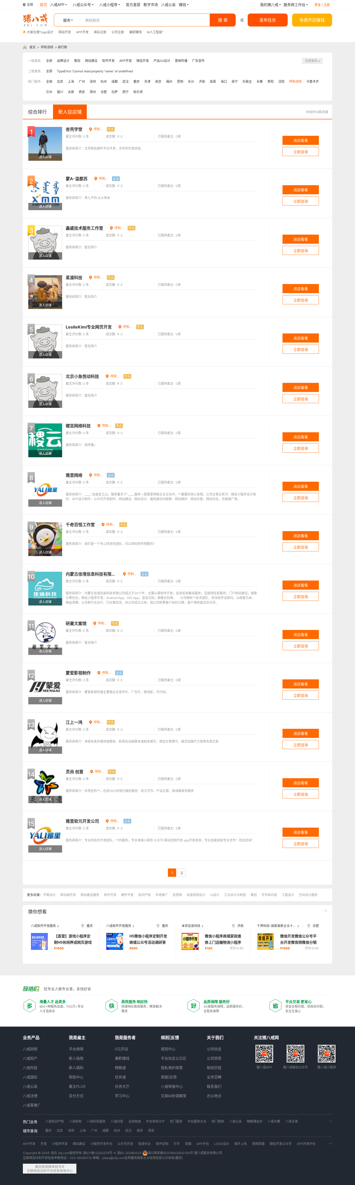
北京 (60, 81)
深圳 (93, 81)
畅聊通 (120, 1067)
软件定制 (162, 1144)
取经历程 (214, 1067)
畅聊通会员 (254, 1121)
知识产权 (144, 895)
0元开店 (121, 1049)
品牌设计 (63, 61)
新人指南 (76, 1058)
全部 (49, 61)
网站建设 (91, 61)
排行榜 (62, 47)
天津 (147, 81)
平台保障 (76, 1049)
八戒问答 (117, 1121)
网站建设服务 (90, 895)
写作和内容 (269, 895)
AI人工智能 (154, 32)
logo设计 (47, 32)
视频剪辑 (258, 1144)
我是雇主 (77, 1037)
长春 (260, 81)
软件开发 (108, 61)
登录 (317, 5)
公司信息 (214, 1049)
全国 (49, 81)
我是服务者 (125, 1037)
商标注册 (100, 32)
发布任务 (267, 20)
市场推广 (161, 895)
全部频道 (134, 1121)
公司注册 (117, 32)
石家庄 (247, 81)
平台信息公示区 (173, 1058)
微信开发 (142, 61)
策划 (77, 61)
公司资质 (214, 1058)
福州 (169, 81)
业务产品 (31, 1037)
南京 (158, 81)
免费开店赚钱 (312, 20)
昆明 (180, 81)
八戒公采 (30, 1086)
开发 (44, 1144)
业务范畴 (214, 1077)
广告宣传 (198, 61)
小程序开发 (60, 1144)
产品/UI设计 (162, 61)
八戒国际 (30, 1077)
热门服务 (176, 1121)
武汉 (125, 81)
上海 (71, 81)
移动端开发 (68, 895)
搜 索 (223, 20)
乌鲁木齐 (312, 81)
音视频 (177, 895)
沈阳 (281, 81)
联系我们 (214, 1086)
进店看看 (300, 140)
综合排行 (37, 112)
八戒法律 (30, 1095)
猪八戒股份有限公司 (208, 1153)
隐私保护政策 (172, 1067)
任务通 (120, 1077)
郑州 (93, 92)
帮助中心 (76, 1077)
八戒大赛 (274, 1121)
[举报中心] (49, 1169)
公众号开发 (125, 1144)
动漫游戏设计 (196, 895)
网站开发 (64, 32)
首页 (32, 47)
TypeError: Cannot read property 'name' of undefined (95, 71)
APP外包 (202, 1144)
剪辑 (188, 1144)
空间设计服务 (308, 895)
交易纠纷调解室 (173, 1095)
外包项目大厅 (155, 1121)
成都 (114, 81)
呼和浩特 (47, 47)
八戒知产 (30, 1058)
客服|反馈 (169, 1077)
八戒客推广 (32, 1105)
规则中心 (168, 1049)
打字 (177, 1144)
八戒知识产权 (54, 1121)
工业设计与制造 (235, 895)
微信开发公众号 (281, 1144)
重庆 (136, 81)
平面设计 (49, 895)
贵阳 (270, 81)
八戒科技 (30, 1067)
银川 (60, 92)
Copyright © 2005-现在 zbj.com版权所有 (52, 1153)
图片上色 (240, 1144)
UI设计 (214, 895)
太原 (71, 92)
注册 (327, 5)
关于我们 (215, 1037)
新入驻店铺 (70, 112)
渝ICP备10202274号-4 (99, 1153)
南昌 (213, 81)
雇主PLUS (77, 1086)
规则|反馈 (170, 1037)
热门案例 (218, 1121)
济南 (202, 81)
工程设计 (288, 895)
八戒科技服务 (96, 1121)
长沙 (191, 81)
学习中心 (122, 1095)
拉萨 (114, 92)
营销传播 (181, 61)
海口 (224, 81)
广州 (82, 81)
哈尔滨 (138, 92)
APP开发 (82, 32)
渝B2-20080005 (129, 1153)
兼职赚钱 (135, 32)
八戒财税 (30, 1049)
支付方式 (76, 1095)
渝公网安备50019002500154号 (170, 1153)
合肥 (104, 92)
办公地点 (214, 1095)
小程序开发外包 (101, 1144)
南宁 (235, 81)
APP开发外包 (306, 1144)
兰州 (49, 92)
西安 (82, 92)
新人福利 (76, 1067)
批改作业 (144, 1144)
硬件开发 (127, 895)
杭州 (104, 81)
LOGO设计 (221, 1144)
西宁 (125, 92)
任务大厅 (122, 1086)
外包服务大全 (197, 1121)
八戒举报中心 (172, 1086)
